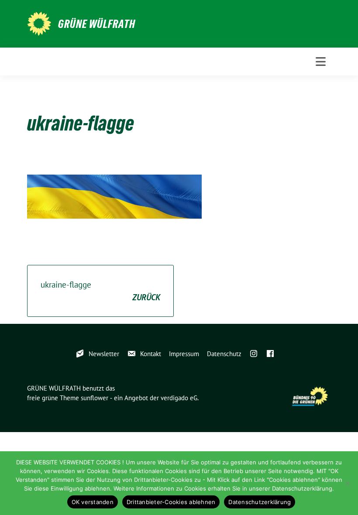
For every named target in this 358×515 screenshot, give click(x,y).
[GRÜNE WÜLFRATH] (39, 22)
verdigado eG (179, 398)
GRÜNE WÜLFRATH (96, 24)
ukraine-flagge (100, 290)
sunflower (94, 398)
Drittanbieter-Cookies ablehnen (171, 501)
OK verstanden (93, 501)
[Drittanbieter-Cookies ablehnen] (347, 483)
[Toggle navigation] (320, 61)
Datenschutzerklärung (259, 501)
